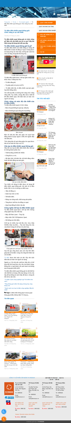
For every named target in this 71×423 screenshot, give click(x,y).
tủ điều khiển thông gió (17, 292)
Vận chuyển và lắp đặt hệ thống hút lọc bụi (45, 78)
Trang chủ (7, 22)
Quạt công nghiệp (46, 22)
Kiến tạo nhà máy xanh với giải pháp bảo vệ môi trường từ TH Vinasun (27, 340)
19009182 (19, 392)
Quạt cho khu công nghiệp (47, 30)
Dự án (42, 52)
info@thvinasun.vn (20, 397)
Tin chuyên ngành (24, 22)
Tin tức (14, 22)
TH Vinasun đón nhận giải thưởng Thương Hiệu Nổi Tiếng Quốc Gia (45, 85)
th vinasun (26, 292)
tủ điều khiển (13, 295)
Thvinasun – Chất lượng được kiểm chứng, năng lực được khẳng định (27, 363)
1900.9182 (36, 408)
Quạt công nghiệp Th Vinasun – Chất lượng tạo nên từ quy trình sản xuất (10, 364)
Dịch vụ (61, 378)
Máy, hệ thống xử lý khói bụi (47, 35)
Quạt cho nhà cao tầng (46, 26)
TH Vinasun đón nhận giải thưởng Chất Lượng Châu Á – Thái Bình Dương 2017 (45, 92)
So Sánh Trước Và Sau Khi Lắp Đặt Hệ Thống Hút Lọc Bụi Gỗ (45, 72)
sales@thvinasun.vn (34, 398)
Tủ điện (6, 257)
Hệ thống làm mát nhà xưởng (48, 41)
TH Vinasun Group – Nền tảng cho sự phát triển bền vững (10, 340)
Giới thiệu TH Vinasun (51, 378)
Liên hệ (57, 379)
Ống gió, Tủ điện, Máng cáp (48, 47)
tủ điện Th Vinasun (22, 295)
